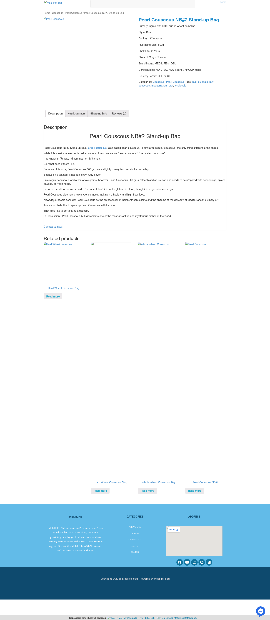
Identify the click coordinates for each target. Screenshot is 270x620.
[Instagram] (194, 562)
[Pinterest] (201, 562)
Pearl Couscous (73, 12)
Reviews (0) (119, 113)
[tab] (55, 113)
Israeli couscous (97, 148)
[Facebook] (179, 562)
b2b (194, 82)
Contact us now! (53, 226)
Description (55, 113)
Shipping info (98, 113)
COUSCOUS (135, 539)
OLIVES (135, 533)
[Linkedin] (209, 562)
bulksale (203, 82)
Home (47, 12)
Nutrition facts (76, 113)
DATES (135, 552)
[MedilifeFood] (53, 2)
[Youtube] (187, 562)
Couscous (57, 12)
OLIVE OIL (135, 526)
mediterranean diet (162, 85)
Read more (53, 296)
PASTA (134, 546)
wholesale (180, 85)
